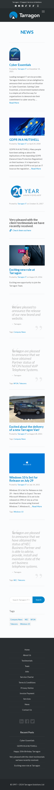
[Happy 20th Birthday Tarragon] (27, 192)
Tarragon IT (22, 69)
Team (27, 666)
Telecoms (22, 383)
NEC (15, 580)
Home (27, 649)
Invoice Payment (27, 693)
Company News (20, 332)
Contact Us (27, 710)
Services (27, 699)
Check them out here (22, 230)
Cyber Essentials (20, 65)
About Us (27, 655)
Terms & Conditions (27, 682)
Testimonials (27, 660)
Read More (14, 103)
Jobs (27, 671)
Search (38, 600)
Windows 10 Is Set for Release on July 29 (23, 479)
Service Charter (27, 677)
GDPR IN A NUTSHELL (24, 139)
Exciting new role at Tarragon (22, 271)
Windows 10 (18, 512)
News (27, 704)
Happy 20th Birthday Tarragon (27, 751)
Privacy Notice (27, 688)
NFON (16, 383)
